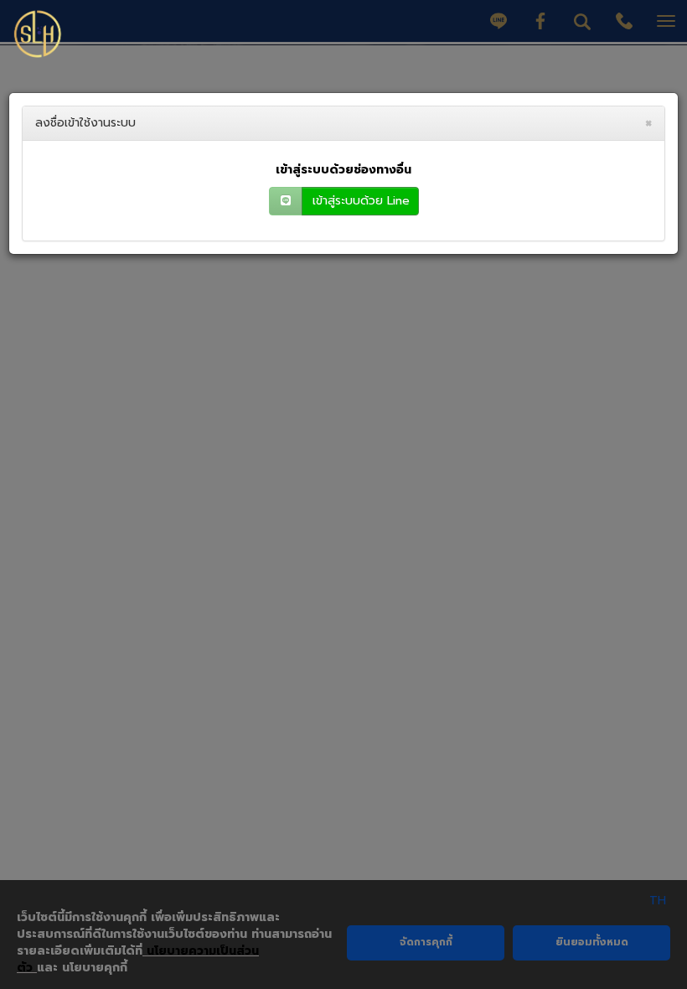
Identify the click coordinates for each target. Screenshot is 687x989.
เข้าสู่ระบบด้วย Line (361, 201)
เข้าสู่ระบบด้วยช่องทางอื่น (343, 170)
